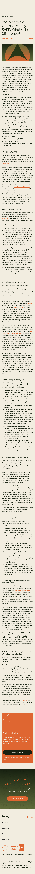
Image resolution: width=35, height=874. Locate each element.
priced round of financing (22, 187)
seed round (5, 164)
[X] (32, 816)
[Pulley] (10, 816)
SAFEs (25, 700)
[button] (17, 823)
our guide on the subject (23, 590)
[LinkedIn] (27, 816)
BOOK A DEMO (17, 752)
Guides (12, 17)
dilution (30, 303)
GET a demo (17, 799)
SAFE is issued (18, 307)
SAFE (16, 91)
